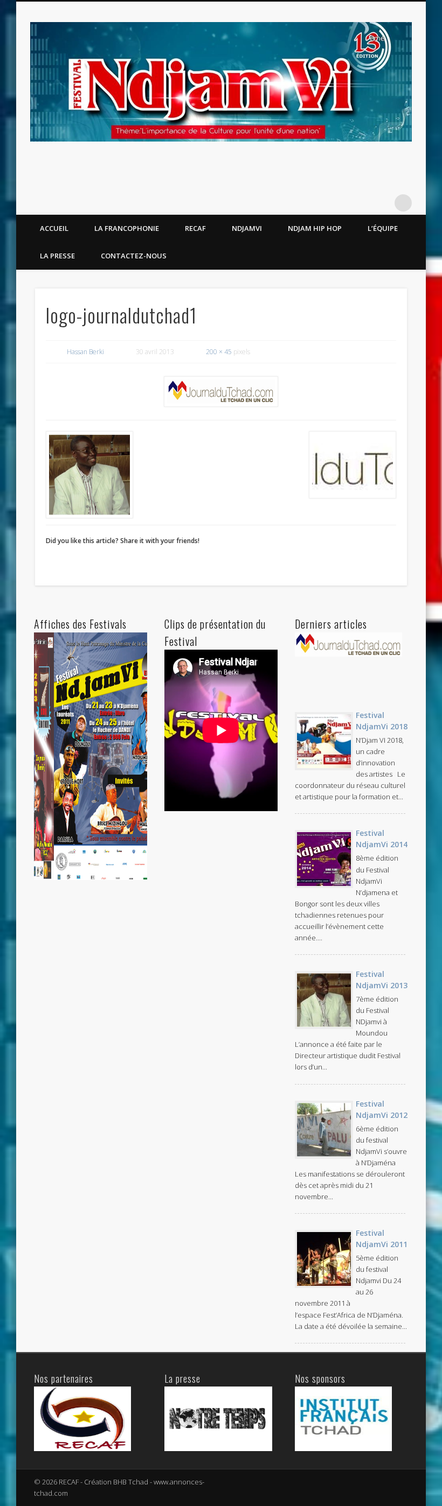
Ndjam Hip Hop (315, 228)
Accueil (54, 228)
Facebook (381, 203)
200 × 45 (219, 351)
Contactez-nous (134, 256)
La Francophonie (126, 228)
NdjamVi (247, 228)
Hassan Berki (85, 351)
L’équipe (383, 228)
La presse (57, 256)
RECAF (195, 228)
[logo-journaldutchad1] (221, 391)
